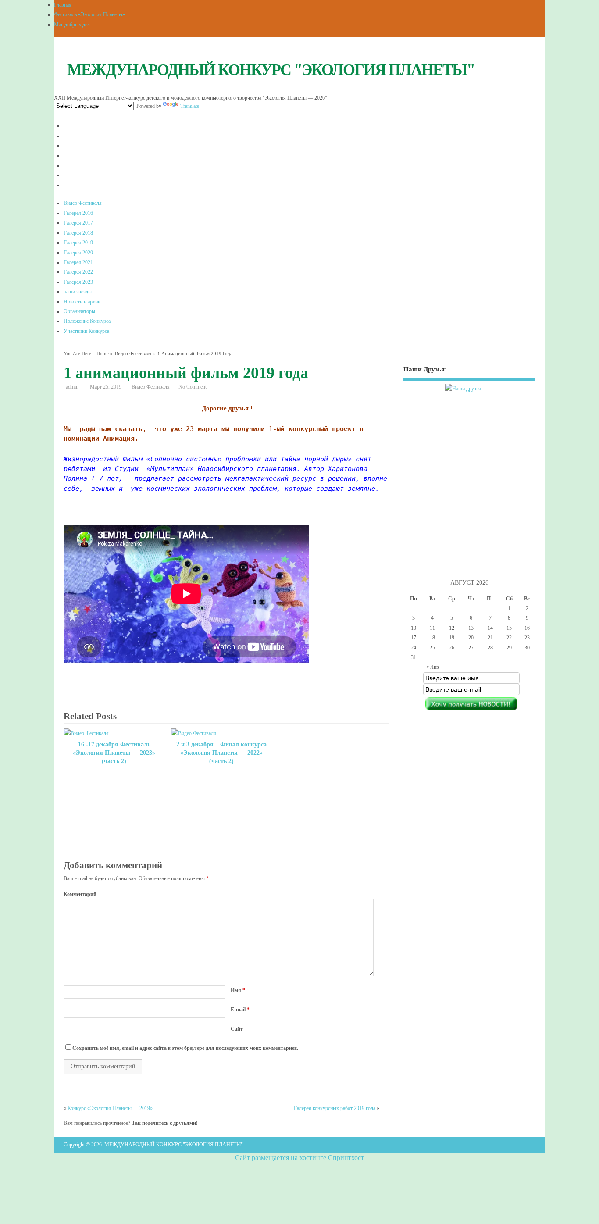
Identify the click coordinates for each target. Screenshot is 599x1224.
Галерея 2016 (78, 213)
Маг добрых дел (72, 24)
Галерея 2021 (78, 262)
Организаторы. (80, 311)
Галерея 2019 (78, 242)
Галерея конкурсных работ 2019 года (334, 1108)
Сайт (237, 1029)
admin (72, 387)
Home (102, 353)
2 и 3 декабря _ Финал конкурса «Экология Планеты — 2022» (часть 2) (221, 752)
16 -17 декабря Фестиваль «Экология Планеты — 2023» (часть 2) (114, 752)
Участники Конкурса (86, 331)
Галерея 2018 (78, 233)
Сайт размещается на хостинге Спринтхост (299, 1157)
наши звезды (78, 292)
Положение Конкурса (87, 321)
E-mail (240, 1009)
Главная (62, 5)
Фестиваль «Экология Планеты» (89, 14)
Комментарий (80, 894)
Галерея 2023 (78, 282)
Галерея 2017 (78, 223)
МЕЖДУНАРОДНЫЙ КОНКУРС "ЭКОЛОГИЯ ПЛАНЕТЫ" (270, 70)
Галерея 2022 (78, 272)
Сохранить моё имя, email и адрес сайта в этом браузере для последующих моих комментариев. (185, 1048)
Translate (189, 106)
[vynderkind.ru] (469, 394)
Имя (238, 990)
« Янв (432, 667)
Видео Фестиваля (83, 203)
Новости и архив (82, 302)
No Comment (192, 387)
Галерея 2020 (78, 253)
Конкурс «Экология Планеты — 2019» (110, 1108)
